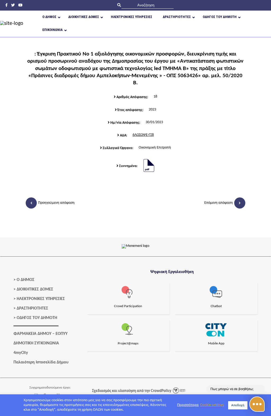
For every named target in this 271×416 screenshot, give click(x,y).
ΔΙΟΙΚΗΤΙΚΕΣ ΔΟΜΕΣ (35, 289)
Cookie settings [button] (212, 405)
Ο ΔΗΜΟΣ (25, 280)
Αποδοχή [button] (237, 405)
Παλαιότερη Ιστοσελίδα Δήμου (41, 362)
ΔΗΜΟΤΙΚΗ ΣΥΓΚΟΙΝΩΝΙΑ (36, 343)
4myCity (20, 353)
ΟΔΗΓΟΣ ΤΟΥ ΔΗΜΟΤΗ (37, 318)
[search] (147, 5)
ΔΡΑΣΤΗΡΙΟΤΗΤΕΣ (32, 308)
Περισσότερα (188, 405)
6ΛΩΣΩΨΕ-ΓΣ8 (143, 135)
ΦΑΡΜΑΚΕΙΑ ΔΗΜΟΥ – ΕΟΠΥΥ (40, 334)
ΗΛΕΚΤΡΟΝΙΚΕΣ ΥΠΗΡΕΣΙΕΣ (41, 299)
